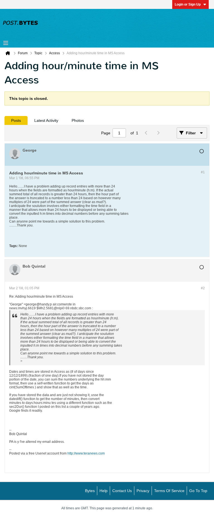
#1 (203, 172)
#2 (203, 288)
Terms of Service (169, 490)
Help (103, 490)
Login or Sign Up (188, 4)
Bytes (90, 490)
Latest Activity (46, 120)
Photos (78, 120)
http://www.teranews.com (86, 453)
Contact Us (122, 490)
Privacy (143, 490)
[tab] (16, 120)
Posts (16, 120)
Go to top (198, 490)
